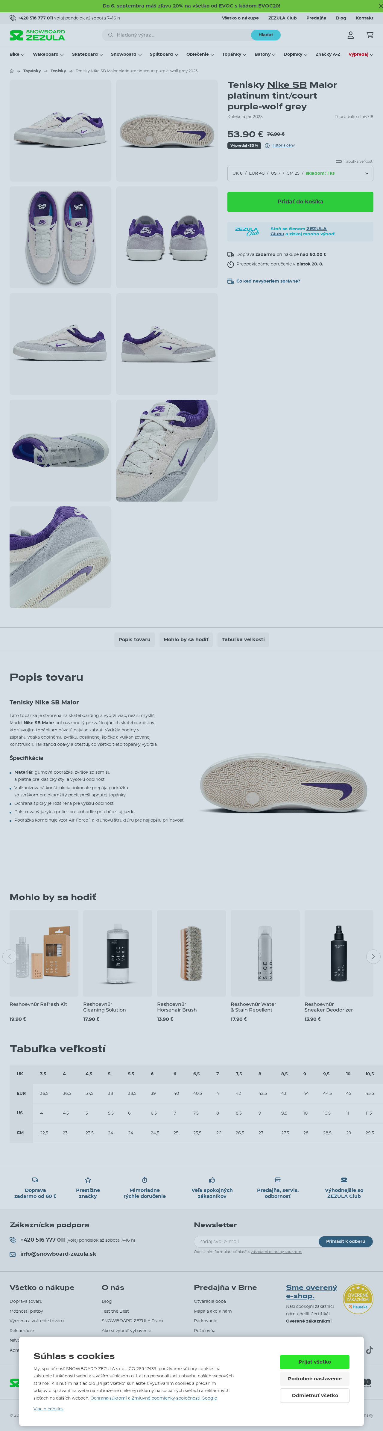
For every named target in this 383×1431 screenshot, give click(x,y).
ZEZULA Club (282, 18)
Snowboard (123, 54)
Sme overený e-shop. (311, 1292)
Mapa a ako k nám (213, 1311)
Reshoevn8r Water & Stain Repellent (253, 1007)
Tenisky (58, 71)
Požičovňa (204, 1331)
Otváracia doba (210, 1301)
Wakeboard (46, 54)
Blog (341, 18)
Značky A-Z (328, 54)
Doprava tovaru (26, 1301)
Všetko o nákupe (240, 18)
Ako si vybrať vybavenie (126, 1331)
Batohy (262, 54)
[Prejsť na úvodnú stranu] (12, 71)
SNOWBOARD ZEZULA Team (132, 1321)
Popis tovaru (134, 639)
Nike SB (287, 84)
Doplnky (293, 54)
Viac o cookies (48, 1409)
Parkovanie (205, 1321)
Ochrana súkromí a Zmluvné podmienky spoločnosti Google (153, 1398)
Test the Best (115, 1311)
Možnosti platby (26, 1311)
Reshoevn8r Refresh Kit (38, 1004)
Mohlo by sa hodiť (186, 639)
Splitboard (161, 54)
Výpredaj (358, 54)
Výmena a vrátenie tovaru (37, 1321)
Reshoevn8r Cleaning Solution (104, 1007)
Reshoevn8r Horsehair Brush (177, 1007)
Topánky (231, 54)
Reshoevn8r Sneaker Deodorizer (329, 1007)
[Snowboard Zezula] (37, 35)
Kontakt (364, 18)
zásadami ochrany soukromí (276, 1252)
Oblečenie (197, 54)
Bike (14, 54)
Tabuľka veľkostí (243, 639)
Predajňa (316, 18)
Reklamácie (22, 1331)
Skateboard (85, 54)
